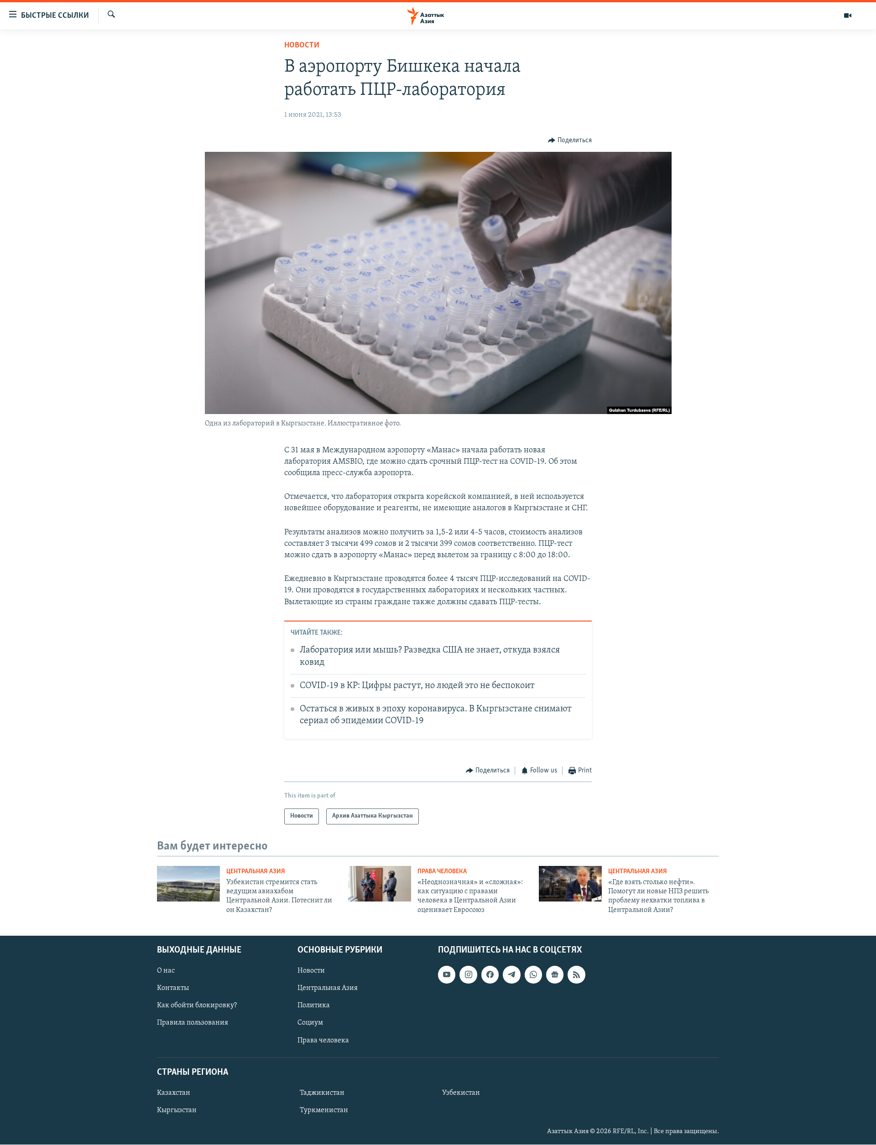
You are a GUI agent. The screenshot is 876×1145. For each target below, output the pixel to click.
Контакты (173, 988)
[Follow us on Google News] (554, 974)
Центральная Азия (255, 871)
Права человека (442, 871)
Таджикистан (322, 1093)
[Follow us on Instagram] (468, 974)
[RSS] (576, 974)
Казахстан (173, 1093)
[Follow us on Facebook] (490, 974)
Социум (310, 1023)
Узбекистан (461, 1093)
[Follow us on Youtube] (446, 974)
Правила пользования (192, 1023)
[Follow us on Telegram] (511, 974)
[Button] (570, 140)
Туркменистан (324, 1110)
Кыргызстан (177, 1110)
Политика (313, 1006)
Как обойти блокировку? (197, 1006)
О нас (166, 970)
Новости (301, 45)
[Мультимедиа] (847, 15)
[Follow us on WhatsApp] (533, 974)
